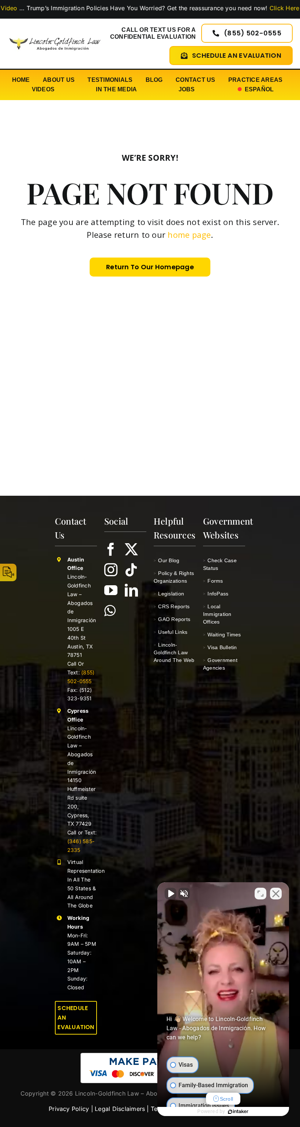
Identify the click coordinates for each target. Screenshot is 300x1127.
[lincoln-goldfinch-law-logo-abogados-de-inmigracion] (54, 36)
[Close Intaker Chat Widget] (276, 893)
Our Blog (166, 560)
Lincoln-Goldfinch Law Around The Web (174, 652)
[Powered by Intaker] (238, 1111)
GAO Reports (172, 619)
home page (189, 234)
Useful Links (170, 632)
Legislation (169, 594)
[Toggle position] (260, 893)
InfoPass (215, 594)
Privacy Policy (69, 1108)
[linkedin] (131, 590)
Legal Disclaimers (120, 1108)
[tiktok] (131, 569)
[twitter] (131, 549)
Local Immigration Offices (217, 614)
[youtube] (110, 590)
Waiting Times (222, 634)
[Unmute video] (170, 893)
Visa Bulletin (220, 647)
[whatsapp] (110, 610)
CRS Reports (172, 606)
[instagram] (110, 569)
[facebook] (110, 549)
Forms (213, 581)
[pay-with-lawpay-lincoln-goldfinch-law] (150, 1055)
